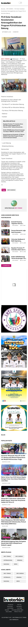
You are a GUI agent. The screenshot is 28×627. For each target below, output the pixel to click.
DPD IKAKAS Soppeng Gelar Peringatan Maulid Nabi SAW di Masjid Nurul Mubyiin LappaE (13, 543)
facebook (10, 604)
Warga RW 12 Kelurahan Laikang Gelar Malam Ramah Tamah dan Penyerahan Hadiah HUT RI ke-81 (13, 500)
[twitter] (5, 195)
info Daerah (6, 537)
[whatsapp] (8, 195)
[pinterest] (11, 195)
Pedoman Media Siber (17, 610)
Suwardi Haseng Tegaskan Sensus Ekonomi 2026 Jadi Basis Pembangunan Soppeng (17, 222)
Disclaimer (9, 611)
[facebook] (2, 195)
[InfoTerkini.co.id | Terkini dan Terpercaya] (6, 3)
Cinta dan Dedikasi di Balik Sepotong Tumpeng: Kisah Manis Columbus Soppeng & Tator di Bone (18, 240)
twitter (19, 604)
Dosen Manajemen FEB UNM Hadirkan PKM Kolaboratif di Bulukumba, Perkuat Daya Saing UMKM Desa (13, 521)
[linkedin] (15, 195)
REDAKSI (7, 610)
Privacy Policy (18, 611)
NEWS (15, 564)
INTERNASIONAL (8, 560)
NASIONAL (6, 564)
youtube (19, 608)
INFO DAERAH (9, 8)
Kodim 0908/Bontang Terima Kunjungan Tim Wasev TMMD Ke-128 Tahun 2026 (14, 130)
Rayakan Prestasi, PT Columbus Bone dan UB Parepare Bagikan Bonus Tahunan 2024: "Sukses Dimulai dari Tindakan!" (13, 125)
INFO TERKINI (7, 556)
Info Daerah (6, 451)
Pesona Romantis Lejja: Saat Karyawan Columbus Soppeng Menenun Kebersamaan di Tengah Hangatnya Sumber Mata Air (18, 231)
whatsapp (10, 606)
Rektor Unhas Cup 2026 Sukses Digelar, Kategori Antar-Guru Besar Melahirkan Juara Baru (13, 479)
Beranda (3, 8)
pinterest (19, 606)
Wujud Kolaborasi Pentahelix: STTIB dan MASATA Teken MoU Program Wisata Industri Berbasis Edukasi (13, 136)
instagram (10, 608)
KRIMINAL (19, 560)
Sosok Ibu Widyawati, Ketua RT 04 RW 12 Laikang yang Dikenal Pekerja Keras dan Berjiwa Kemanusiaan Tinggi (13, 457)
